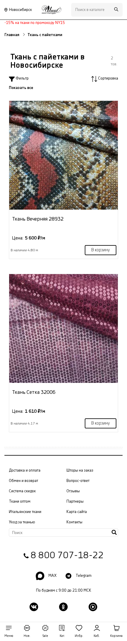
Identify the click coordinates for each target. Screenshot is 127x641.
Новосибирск (20, 10)
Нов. (27, 635)
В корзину (100, 250)
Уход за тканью (22, 522)
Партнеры (75, 501)
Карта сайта (76, 512)
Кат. (62, 635)
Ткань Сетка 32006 (34, 392)
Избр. (79, 635)
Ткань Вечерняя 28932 (38, 218)
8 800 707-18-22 (67, 555)
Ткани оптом (19, 501)
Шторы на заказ (79, 470)
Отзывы (73, 491)
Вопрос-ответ (77, 481)
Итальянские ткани (25, 512)
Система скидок (22, 491)
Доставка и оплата (24, 470)
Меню (8, 635)
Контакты (74, 522)
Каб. (97, 635)
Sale (45, 635)
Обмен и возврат (23, 481)
